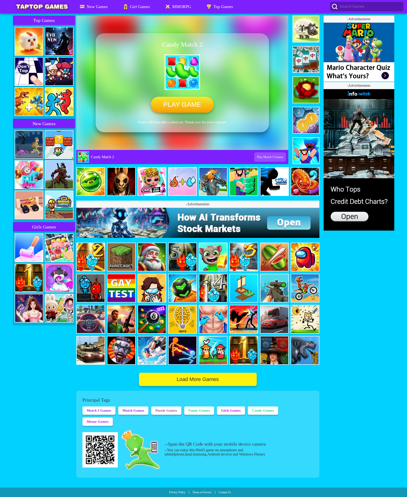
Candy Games (263, 410)
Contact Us (225, 492)
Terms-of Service (202, 492)
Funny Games (199, 410)
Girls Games (231, 410)
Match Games (133, 410)
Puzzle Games (166, 410)
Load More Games (198, 379)
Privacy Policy (177, 492)
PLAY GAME (182, 104)
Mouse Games (98, 421)
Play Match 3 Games (270, 157)
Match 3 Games (99, 410)
